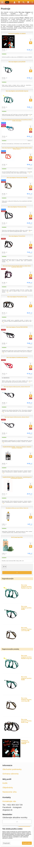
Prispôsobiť (6, 843)
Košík (5, 783)
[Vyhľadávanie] (23, 2)
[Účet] (14, 2)
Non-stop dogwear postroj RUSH (26, 608)
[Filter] (19, 2)
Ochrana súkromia (10, 774)
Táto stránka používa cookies (12, 829)
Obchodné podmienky (12, 769)
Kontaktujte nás (9, 801)
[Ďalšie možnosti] (32, 2)
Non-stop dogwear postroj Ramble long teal (26, 586)
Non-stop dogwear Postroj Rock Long (26, 721)
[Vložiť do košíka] (30, 456)
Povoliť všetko (27, 843)
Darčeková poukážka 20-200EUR (25, 742)
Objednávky (8, 787)
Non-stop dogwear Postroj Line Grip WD (26, 629)
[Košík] (28, 2)
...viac (30, 115)
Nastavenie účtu (10, 792)
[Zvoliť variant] (30, 42)
